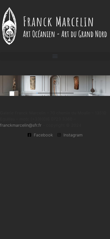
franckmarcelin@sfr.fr (20, 125)
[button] (55, 56)
